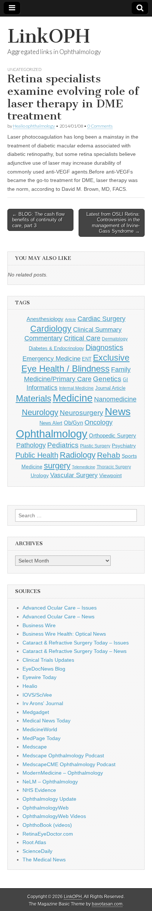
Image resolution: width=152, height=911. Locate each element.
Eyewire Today (39, 677)
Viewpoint (110, 475)
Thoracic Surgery (114, 466)
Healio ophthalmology (34, 126)
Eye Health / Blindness (65, 369)
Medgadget (36, 712)
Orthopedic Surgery (112, 435)
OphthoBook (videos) (47, 825)
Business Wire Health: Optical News (64, 634)
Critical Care (82, 338)
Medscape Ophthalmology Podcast (63, 755)
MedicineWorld (40, 729)
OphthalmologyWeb (46, 808)
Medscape (35, 747)
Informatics (42, 387)
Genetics (107, 379)
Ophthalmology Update (49, 799)
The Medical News (44, 859)
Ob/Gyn (73, 422)
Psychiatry (124, 446)
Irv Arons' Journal (43, 703)
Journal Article (110, 388)
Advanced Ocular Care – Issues (60, 608)
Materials (33, 398)
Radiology (78, 455)
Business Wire (39, 625)
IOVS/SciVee (37, 695)
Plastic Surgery (95, 446)
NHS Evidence (39, 790)
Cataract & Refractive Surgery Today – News (75, 651)
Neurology (40, 412)
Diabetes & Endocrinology (56, 348)
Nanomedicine (115, 399)
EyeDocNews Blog (44, 669)
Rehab (108, 455)
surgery (57, 465)
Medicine (73, 398)
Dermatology (115, 339)
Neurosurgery (81, 413)
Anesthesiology (45, 319)
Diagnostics (104, 347)
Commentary (43, 338)
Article (70, 319)
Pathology (31, 445)
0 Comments (100, 126)
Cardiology (51, 328)
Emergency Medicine (51, 358)
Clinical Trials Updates (48, 660)
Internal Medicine (76, 388)
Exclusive (111, 357)
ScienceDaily (37, 851)
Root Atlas (34, 842)
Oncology (98, 422)
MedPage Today (42, 738)
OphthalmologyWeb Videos (54, 816)
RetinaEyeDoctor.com (48, 834)
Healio (30, 686)
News (118, 411)
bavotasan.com (107, 904)
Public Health (36, 455)
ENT (86, 359)
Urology (40, 475)
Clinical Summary (97, 329)
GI (125, 379)
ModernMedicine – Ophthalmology (63, 773)
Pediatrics (63, 445)
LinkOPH (48, 36)
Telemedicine (83, 467)
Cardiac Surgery (101, 318)
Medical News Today (46, 721)
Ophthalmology (51, 434)
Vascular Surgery (74, 475)
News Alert (50, 423)
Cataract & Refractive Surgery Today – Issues (76, 643)
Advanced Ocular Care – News (58, 616)
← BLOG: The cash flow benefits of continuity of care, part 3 (38, 219)
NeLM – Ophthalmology (50, 782)
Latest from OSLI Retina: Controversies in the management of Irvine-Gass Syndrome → (113, 222)
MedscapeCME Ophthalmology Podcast (69, 764)
